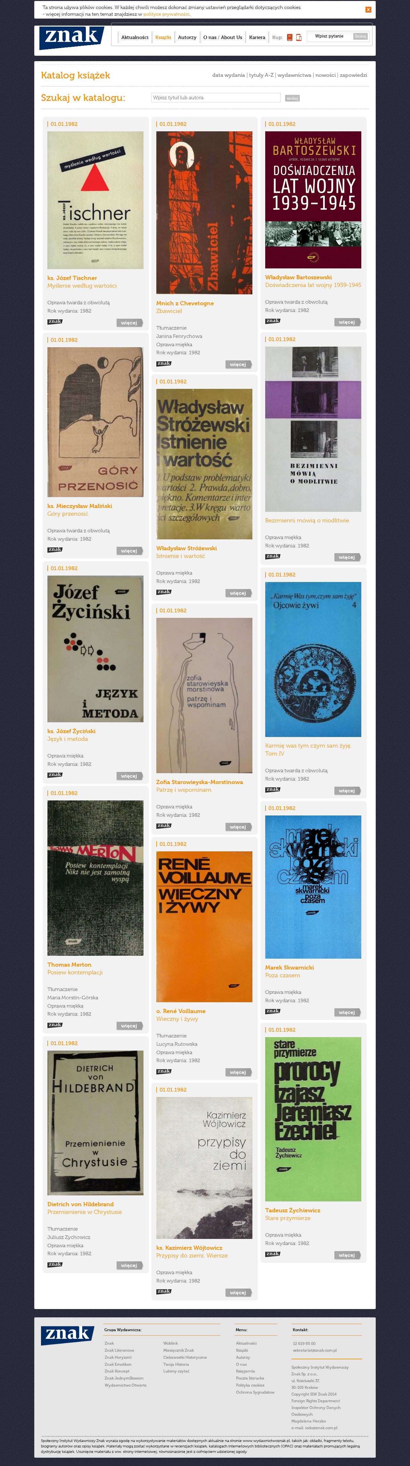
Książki (163, 37)
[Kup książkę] (289, 39)
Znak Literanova (119, 1350)
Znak (109, 1343)
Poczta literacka (250, 1378)
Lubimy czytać (176, 1371)
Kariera (257, 37)
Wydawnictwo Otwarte (126, 1385)
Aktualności (134, 37)
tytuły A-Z (261, 75)
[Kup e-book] (298, 39)
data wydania (228, 75)
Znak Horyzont (118, 1357)
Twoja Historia (176, 1364)
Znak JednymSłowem (124, 1378)
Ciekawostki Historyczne (185, 1357)
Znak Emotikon (118, 1364)
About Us (231, 37)
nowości (326, 75)
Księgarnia (245, 1371)
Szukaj (360, 36)
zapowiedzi (353, 75)
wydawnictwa (294, 75)
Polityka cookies (250, 1385)
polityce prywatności (167, 14)
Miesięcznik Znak (178, 1350)
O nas (210, 37)
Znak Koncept (117, 1371)
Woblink (170, 1343)
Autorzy (187, 37)
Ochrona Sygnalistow (255, 1392)
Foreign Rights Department (315, 1401)
